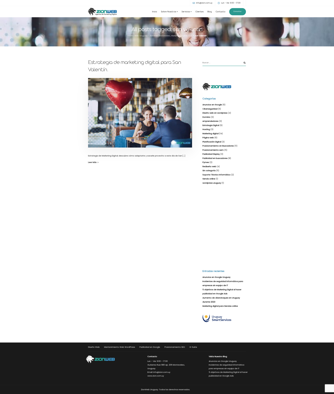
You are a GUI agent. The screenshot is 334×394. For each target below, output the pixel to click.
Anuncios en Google (212, 104)
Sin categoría (209, 170)
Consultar (237, 12)
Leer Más (92, 162)
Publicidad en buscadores (215, 158)
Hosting (206, 129)
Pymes (205, 162)
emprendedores (210, 121)
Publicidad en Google (149, 347)
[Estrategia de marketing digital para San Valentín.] (140, 115)
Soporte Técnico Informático (216, 174)
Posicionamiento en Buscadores (218, 145)
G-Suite (193, 347)
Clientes (199, 12)
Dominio (206, 117)
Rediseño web (209, 166)
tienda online (208, 178)
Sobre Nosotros (168, 12)
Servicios (186, 12)
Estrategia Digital (210, 125)
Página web (208, 137)
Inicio (154, 12)
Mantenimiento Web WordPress (119, 347)
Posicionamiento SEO (175, 347)
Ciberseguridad (209, 108)
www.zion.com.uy (155, 375)
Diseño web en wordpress (214, 112)
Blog (209, 12)
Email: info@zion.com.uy (158, 372)
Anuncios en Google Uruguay (216, 277)
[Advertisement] (224, 207)
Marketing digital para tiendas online (220, 306)
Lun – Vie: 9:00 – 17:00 (157, 361)
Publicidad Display (211, 154)
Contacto (220, 12)
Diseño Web (94, 347)
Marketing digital (210, 133)
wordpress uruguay (211, 183)
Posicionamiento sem (213, 150)
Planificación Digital (211, 141)
